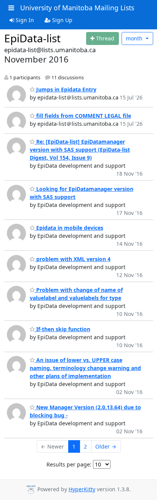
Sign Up (61, 20)
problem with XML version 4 (73, 259)
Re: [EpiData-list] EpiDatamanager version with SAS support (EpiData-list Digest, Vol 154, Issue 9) (80, 149)
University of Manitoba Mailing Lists (77, 7)
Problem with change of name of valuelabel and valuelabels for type (76, 293)
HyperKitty (82, 489)
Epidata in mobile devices (69, 227)
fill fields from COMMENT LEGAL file (83, 115)
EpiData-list (32, 38)
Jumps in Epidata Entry (65, 89)
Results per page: (68, 464)
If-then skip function (62, 329)
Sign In (24, 20)
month (135, 38)
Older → (105, 446)
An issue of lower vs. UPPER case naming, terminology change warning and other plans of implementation (85, 368)
